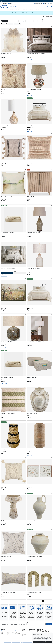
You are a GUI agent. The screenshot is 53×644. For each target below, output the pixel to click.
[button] (6, 1)
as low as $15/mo (4, 59)
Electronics (24, 9)
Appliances (18, 9)
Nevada (9, 630)
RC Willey (2, 17)
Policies (19, 642)
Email (27, 622)
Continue (49, 624)
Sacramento (17, 633)
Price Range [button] (22, 21)
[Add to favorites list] (25, 26)
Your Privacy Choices (47, 641)
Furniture (12, 9)
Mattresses (30, 9)
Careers (23, 631)
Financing (23, 633)
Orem (2, 634)
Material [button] (27, 21)
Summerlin (9, 634)
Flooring (37, 9)
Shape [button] (40, 21)
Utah (2, 630)
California (17, 630)
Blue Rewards (24, 634)
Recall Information (8, 642)
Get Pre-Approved (38, 3)
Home (5, 642)
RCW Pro (23, 630)
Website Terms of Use (15, 642)
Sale (42, 9)
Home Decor (16, 17)
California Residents (29, 642)
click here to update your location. (45, 12)
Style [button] (32, 21)
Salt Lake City (4, 3)
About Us (23, 635)
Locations (3, 629)
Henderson (9, 632)
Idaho (13, 630)
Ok (37, 641)
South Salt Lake (3, 636)
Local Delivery (7, 17)
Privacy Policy (45, 639)
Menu (51, 3)
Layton (2, 633)
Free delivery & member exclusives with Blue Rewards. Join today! (27, 1)
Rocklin (16, 632)
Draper (2, 632)
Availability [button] (45, 21)
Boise (13, 632)
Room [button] (36, 21)
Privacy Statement (23, 642)
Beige (2, 23)
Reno (8, 633)
